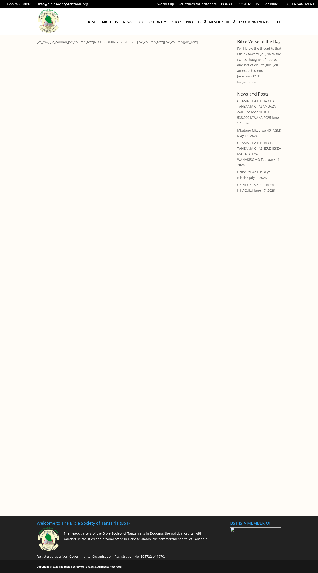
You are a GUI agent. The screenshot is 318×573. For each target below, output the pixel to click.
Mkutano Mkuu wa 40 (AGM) (259, 130)
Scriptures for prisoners (198, 4)
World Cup (165, 4)
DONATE (227, 4)
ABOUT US (110, 22)
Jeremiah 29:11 (249, 76)
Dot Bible (270, 4)
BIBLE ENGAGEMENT (298, 4)
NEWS (127, 22)
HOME (92, 22)
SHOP (176, 22)
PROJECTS (193, 22)
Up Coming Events (253, 22)
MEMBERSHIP (219, 22)
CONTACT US (249, 4)
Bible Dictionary (152, 22)
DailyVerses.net (247, 82)
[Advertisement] (259, 281)
